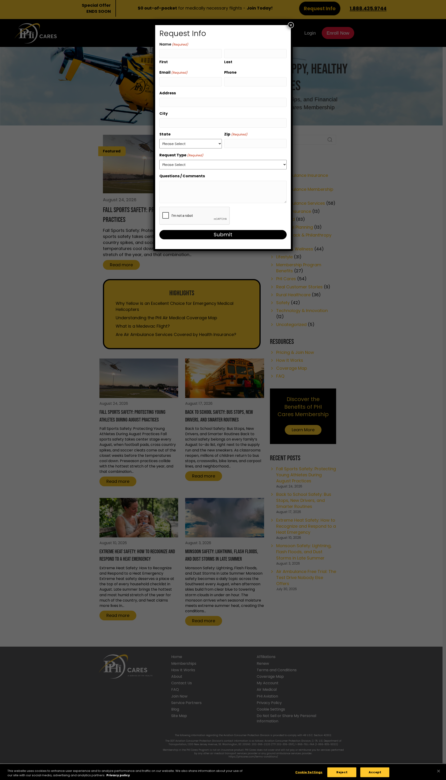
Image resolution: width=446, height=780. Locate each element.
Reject (342, 772)
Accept (375, 772)
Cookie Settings (308, 772)
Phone (230, 72)
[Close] (438, 771)
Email (173, 72)
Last (228, 61)
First (163, 61)
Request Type (181, 155)
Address (167, 93)
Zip (235, 134)
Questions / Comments (182, 176)
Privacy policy (118, 775)
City (163, 113)
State (165, 134)
